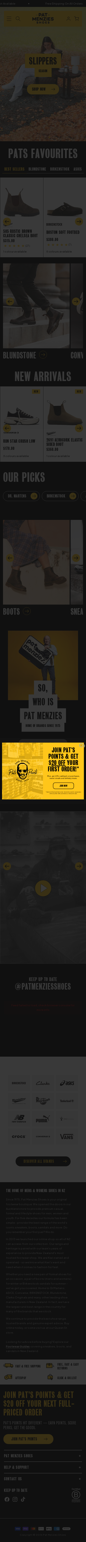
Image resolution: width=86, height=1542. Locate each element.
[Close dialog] (81, 745)
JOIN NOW (63, 785)
